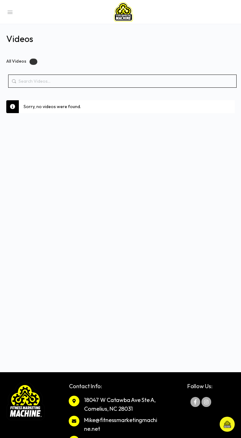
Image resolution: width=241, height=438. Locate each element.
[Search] (15, 78)
